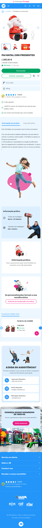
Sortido (8, 11)
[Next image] (38, 27)
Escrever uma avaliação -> (13, 486)
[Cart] (38, 6)
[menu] (8, 6)
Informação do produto (11, 123)
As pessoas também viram (10, 314)
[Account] (30, 6)
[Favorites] (34, 6)
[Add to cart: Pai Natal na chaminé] (37, 333)
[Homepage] (3, 6)
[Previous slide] (1, 328)
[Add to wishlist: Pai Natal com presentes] (38, 76)
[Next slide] (40, 328)
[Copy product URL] (34, 76)
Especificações (29, 123)
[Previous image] (3, 27)
